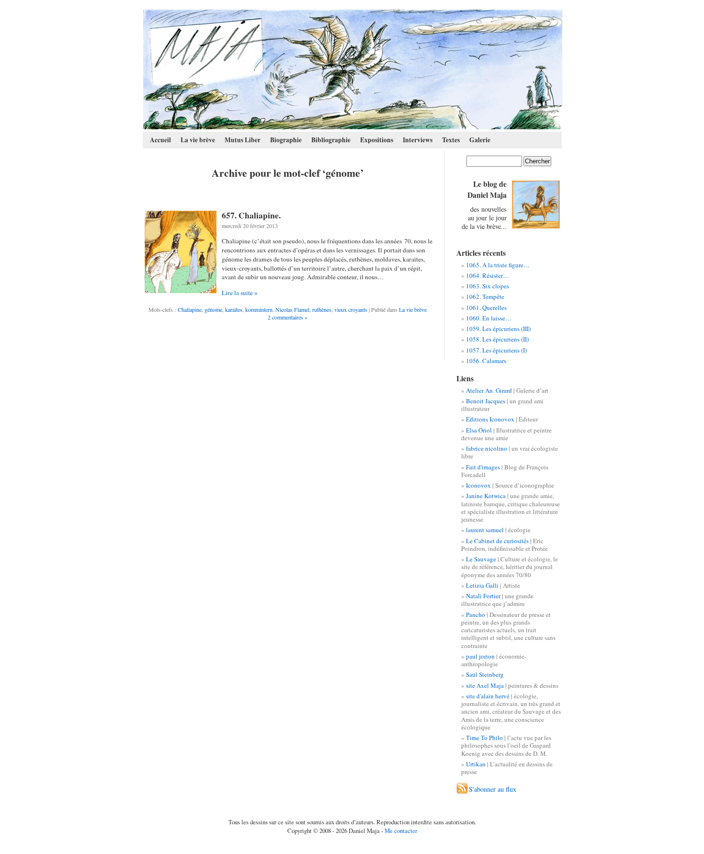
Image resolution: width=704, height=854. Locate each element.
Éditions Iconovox (490, 419)
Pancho (475, 614)
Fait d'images (483, 467)
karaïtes (233, 309)
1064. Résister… (487, 275)
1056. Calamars (486, 360)
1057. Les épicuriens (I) (496, 350)
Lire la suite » (240, 292)
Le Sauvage (481, 559)
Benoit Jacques (485, 401)
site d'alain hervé (488, 696)
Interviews (417, 140)
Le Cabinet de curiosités (497, 540)
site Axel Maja (485, 685)
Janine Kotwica (486, 495)
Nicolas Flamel (292, 309)
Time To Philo (484, 737)
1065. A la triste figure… (498, 265)
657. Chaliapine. (251, 215)
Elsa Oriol (479, 430)
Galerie (479, 140)
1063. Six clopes (487, 286)
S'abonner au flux (492, 789)
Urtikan (476, 764)
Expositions (376, 140)
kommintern (259, 309)
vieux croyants (350, 309)
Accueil (160, 140)
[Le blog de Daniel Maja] (352, 69)
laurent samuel (485, 529)
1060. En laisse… (488, 318)
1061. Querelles (486, 307)
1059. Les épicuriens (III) (498, 328)
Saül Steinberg (485, 674)
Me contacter (401, 830)
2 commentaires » (287, 317)
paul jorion (480, 656)
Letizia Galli (482, 585)
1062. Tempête (485, 296)
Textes (451, 140)
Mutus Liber (243, 140)
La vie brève (198, 140)
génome (213, 309)
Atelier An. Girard (489, 390)
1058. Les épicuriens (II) (497, 339)
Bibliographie (331, 140)
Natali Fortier (483, 596)
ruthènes (321, 309)
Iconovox (478, 485)
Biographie (286, 140)
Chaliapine (190, 309)
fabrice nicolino (486, 448)
